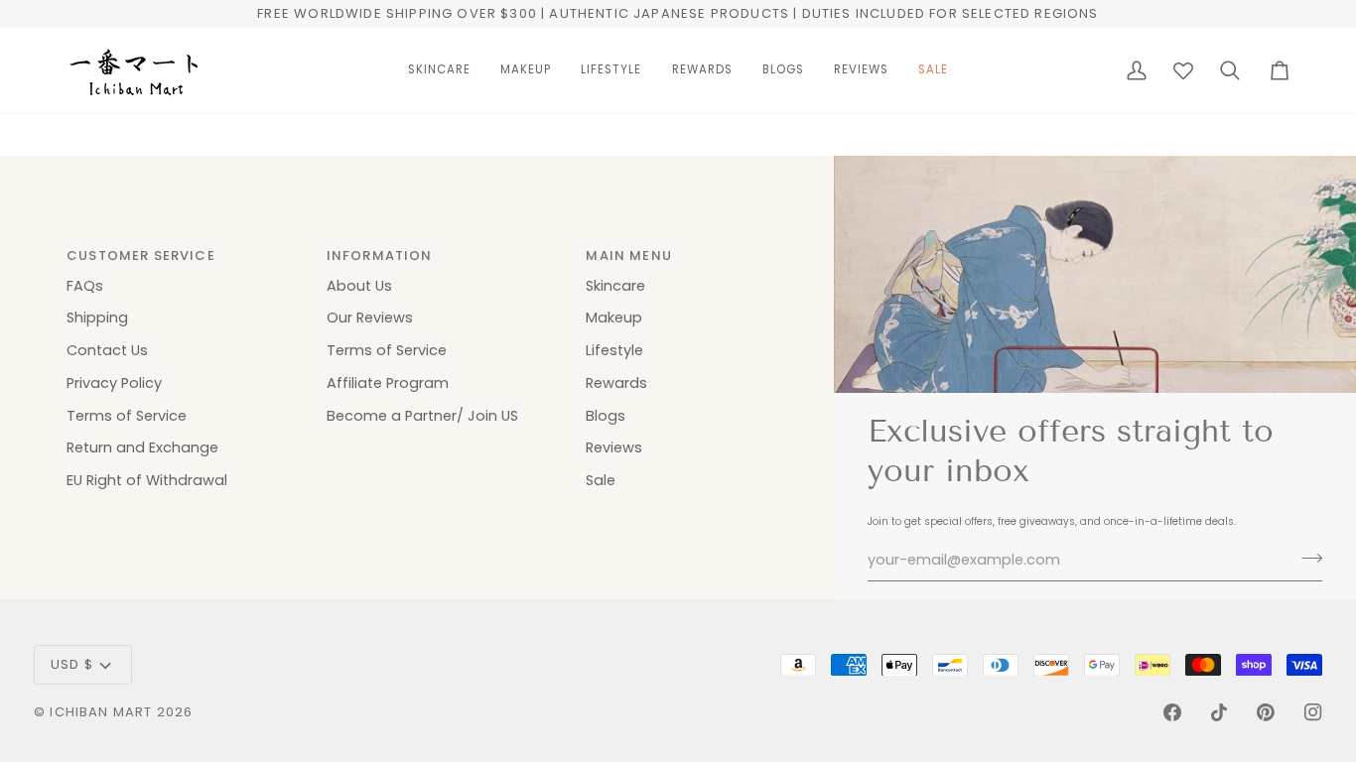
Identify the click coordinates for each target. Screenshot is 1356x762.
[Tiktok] (1219, 712)
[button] (439, 70)
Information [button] (380, 255)
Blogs (605, 416)
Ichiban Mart (101, 711)
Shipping (97, 317)
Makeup (614, 317)
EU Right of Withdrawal (147, 480)
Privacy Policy (114, 383)
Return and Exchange (142, 447)
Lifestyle (614, 350)
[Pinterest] (1266, 712)
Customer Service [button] (141, 255)
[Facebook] (1172, 712)
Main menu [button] (629, 255)
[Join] (1305, 557)
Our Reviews (370, 317)
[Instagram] (1313, 712)
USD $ (72, 664)
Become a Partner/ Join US (422, 416)
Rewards (616, 383)
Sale (600, 480)
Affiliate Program (388, 383)
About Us (359, 286)
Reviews (614, 447)
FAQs (85, 286)
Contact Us (107, 350)
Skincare (615, 286)
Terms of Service (127, 416)
